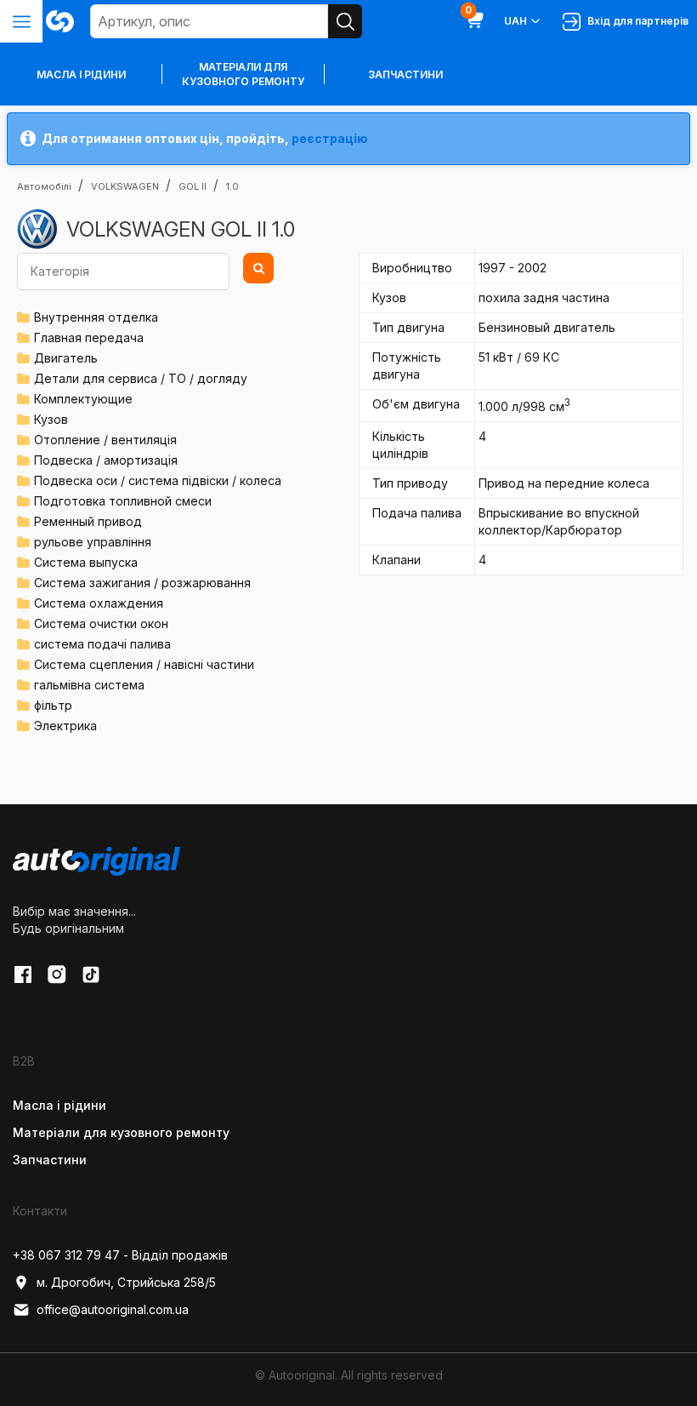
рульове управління (92, 541)
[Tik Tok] (91, 974)
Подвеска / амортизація (106, 460)
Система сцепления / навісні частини (144, 664)
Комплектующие (83, 399)
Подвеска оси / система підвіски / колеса (157, 480)
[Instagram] (57, 974)
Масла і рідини (59, 1105)
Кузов (51, 419)
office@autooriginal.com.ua (113, 1309)
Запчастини (405, 74)
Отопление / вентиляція (105, 439)
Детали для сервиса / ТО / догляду (140, 378)
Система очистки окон (101, 623)
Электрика (65, 725)
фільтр (53, 705)
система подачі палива (102, 644)
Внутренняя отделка (96, 317)
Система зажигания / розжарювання (142, 582)
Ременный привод (88, 521)
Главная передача (89, 337)
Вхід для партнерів (635, 20)
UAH (515, 20)
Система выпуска (86, 562)
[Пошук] (345, 21)
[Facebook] (23, 974)
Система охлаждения (98, 603)
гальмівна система (89, 684)
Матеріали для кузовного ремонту (243, 74)
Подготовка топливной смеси (123, 501)
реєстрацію (330, 138)
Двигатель (66, 358)
